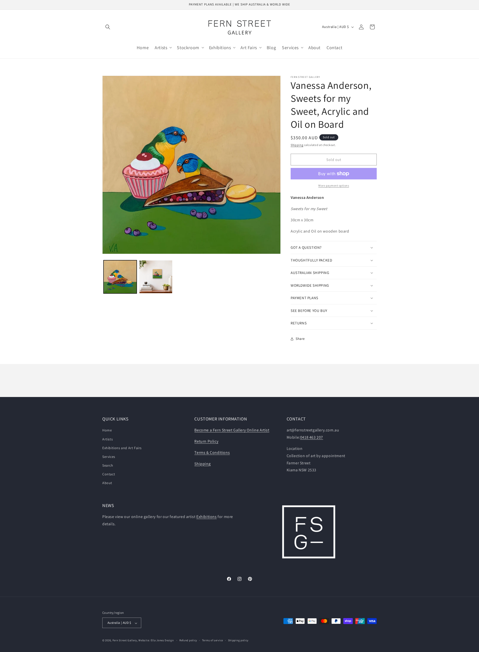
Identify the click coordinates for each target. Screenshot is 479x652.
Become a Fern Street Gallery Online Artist (231, 430)
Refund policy (188, 640)
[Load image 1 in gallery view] (120, 276)
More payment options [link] (333, 185)
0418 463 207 (311, 437)
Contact (108, 474)
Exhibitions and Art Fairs (122, 448)
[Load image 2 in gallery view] (155, 276)
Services (108, 456)
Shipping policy (238, 640)
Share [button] (300, 338)
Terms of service (212, 640)
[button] (107, 26)
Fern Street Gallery (125, 640)
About (107, 483)
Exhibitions (206, 517)
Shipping (297, 145)
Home (107, 430)
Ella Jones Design (162, 640)
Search (107, 465)
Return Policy (206, 441)
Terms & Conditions (212, 452)
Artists (107, 439)
